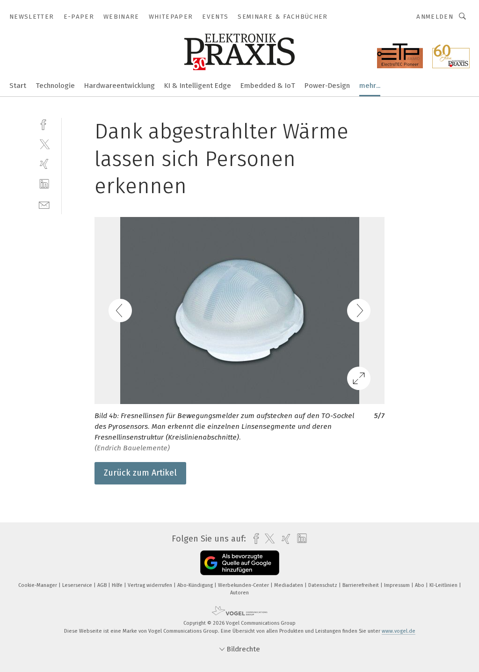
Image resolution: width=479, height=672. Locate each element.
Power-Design (327, 85)
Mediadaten (289, 585)
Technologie (55, 85)
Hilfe (118, 585)
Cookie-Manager (38, 585)
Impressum (397, 585)
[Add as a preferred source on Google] (239, 562)
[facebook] (44, 124)
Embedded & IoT (267, 85)
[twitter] (44, 144)
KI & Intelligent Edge (197, 85)
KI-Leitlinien (444, 585)
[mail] (44, 204)
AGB (102, 585)
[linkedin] (44, 184)
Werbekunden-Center (244, 585)
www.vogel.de (398, 631)
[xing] (44, 164)
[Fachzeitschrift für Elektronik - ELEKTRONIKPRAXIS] (17, 85)
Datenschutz (323, 585)
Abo (420, 585)
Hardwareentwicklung (119, 85)
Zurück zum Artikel (140, 473)
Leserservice (78, 585)
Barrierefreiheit (361, 585)
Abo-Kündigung (195, 585)
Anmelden (434, 17)
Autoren (239, 593)
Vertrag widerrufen (151, 585)
